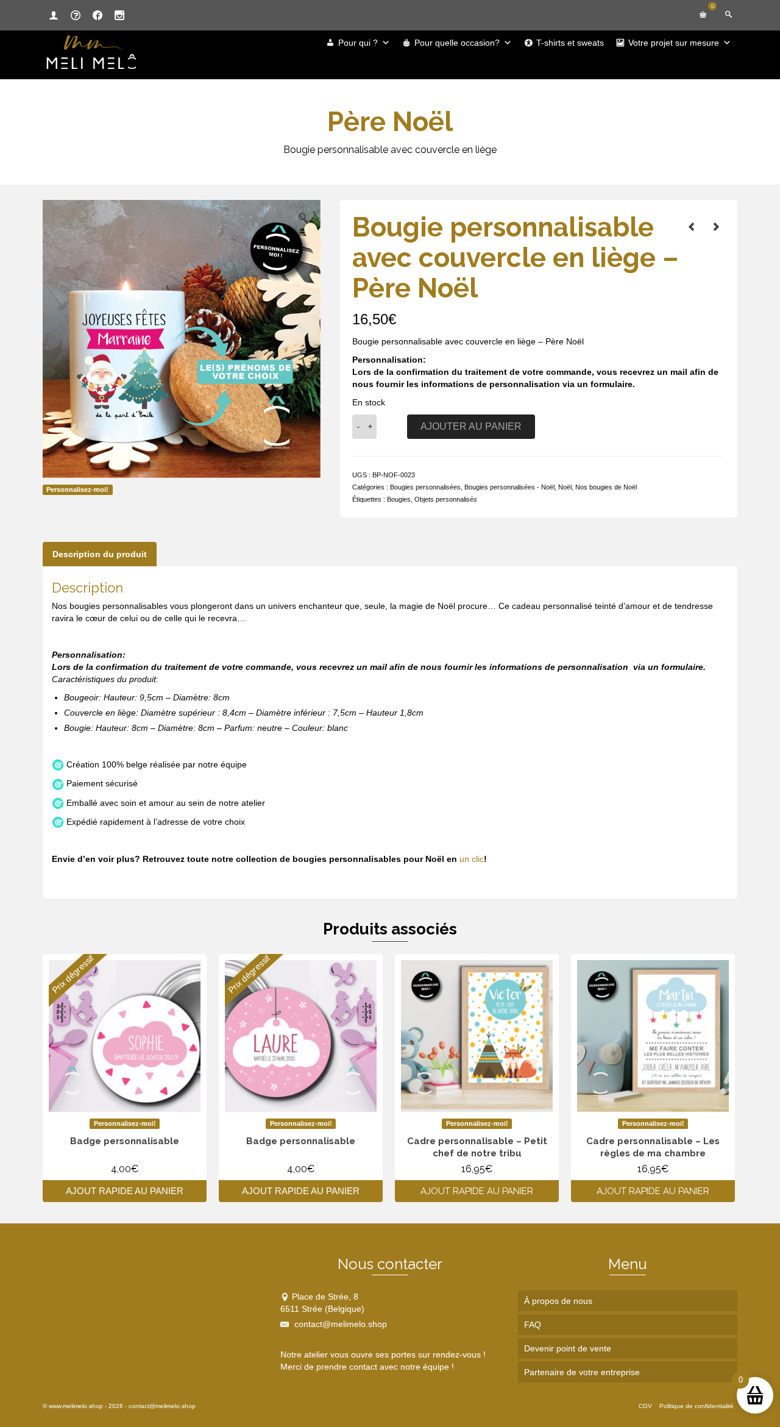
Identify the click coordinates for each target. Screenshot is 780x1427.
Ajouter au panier (471, 426)
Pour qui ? (358, 43)
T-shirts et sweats (570, 43)
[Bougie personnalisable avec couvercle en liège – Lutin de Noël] (716, 227)
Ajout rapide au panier (124, 1191)
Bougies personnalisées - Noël (509, 487)
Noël (565, 487)
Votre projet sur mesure (673, 43)
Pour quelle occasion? (457, 43)
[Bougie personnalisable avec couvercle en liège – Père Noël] (691, 227)
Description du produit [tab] (99, 554)
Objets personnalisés (445, 499)
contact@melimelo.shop (339, 1324)
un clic (471, 859)
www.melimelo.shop (76, 1406)
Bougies (399, 499)
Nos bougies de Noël (606, 487)
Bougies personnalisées (425, 487)
